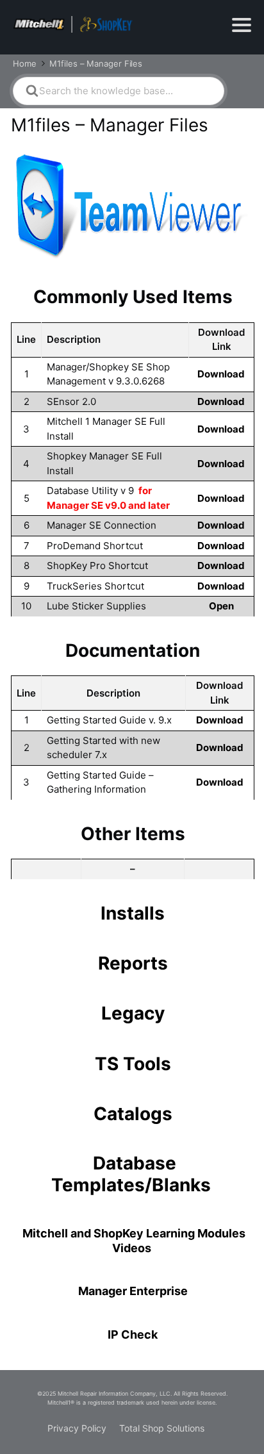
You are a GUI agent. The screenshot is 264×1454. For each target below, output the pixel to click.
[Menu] (241, 25)
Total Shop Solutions (161, 1428)
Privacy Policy (76, 1428)
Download (221, 374)
